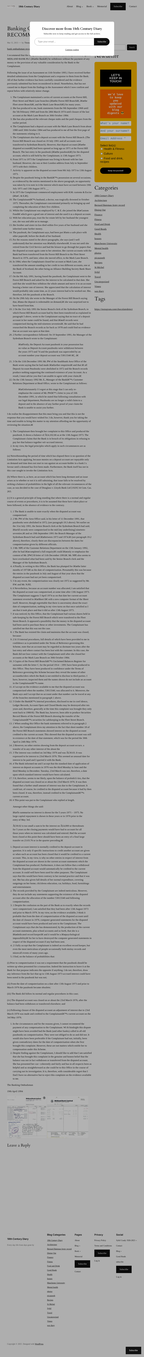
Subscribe (101, 41)
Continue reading (72, 50)
